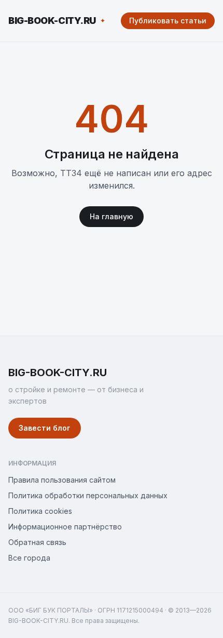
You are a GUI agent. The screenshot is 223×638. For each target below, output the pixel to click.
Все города (29, 557)
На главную (111, 216)
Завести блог (45, 427)
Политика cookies (40, 511)
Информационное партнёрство (65, 526)
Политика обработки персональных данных (88, 495)
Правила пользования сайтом (62, 479)
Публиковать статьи (167, 20)
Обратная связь (37, 542)
